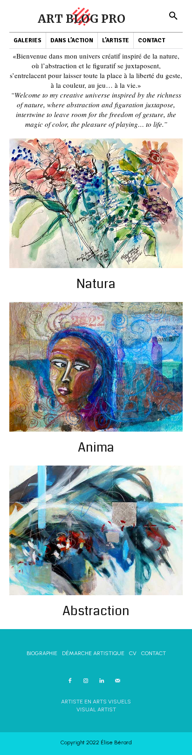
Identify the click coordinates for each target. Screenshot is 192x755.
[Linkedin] (101, 680)
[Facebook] (69, 680)
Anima (96, 447)
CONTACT (153, 653)
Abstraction (96, 611)
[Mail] (117, 680)
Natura (96, 284)
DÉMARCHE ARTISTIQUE (93, 653)
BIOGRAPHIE (42, 653)
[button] (173, 16)
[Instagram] (85, 680)
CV (133, 653)
